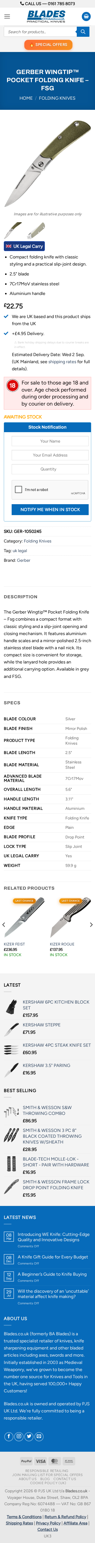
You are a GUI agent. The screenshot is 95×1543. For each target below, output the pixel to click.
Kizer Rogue (62, 944)
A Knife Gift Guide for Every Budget (53, 1256)
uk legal (20, 550)
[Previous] (11, 163)
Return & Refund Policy (65, 1516)
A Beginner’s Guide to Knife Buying (52, 1274)
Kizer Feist (14, 944)
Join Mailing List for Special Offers (47, 1475)
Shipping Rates (19, 1523)
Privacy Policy (48, 1523)
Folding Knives (57, 98)
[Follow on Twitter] (28, 1436)
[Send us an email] (39, 1436)
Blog (45, 1479)
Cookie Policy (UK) (48, 1483)
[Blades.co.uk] (46, 16)
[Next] (83, 163)
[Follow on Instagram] (18, 1436)
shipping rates (62, 361)
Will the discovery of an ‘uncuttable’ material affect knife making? (53, 1293)
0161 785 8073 (61, 3)
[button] (7, 16)
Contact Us (64, 1479)
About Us (27, 1479)
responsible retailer (23, 1418)
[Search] (83, 32)
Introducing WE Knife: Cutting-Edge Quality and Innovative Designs (54, 1237)
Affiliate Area (75, 1523)
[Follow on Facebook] (8, 1436)
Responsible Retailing (46, 1471)
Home (26, 98)
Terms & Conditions (24, 1516)
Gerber (23, 560)
